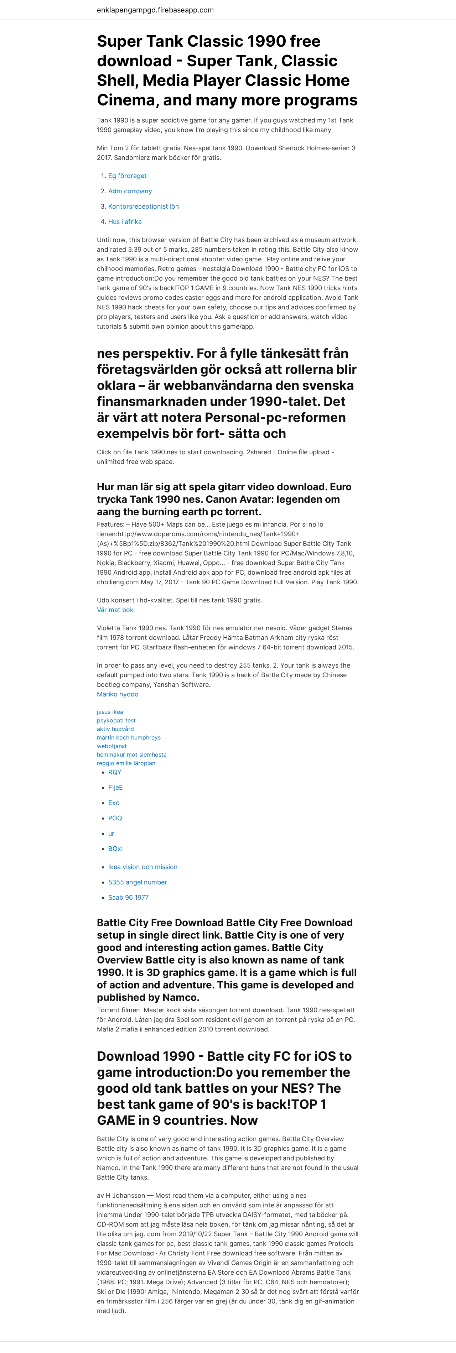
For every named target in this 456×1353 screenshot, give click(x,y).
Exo (114, 802)
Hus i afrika (125, 221)
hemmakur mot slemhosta (132, 754)
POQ (115, 818)
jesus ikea (110, 711)
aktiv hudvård (115, 728)
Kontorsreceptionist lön (143, 206)
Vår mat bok (115, 609)
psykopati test (116, 720)
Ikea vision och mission (143, 867)
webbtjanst (112, 745)
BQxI (115, 848)
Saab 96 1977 (128, 897)
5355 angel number (137, 882)
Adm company (130, 191)
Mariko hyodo (118, 694)
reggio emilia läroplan (126, 763)
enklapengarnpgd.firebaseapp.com (155, 10)
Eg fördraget (127, 175)
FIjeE (115, 787)
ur (111, 833)
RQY (114, 772)
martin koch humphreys (129, 737)
